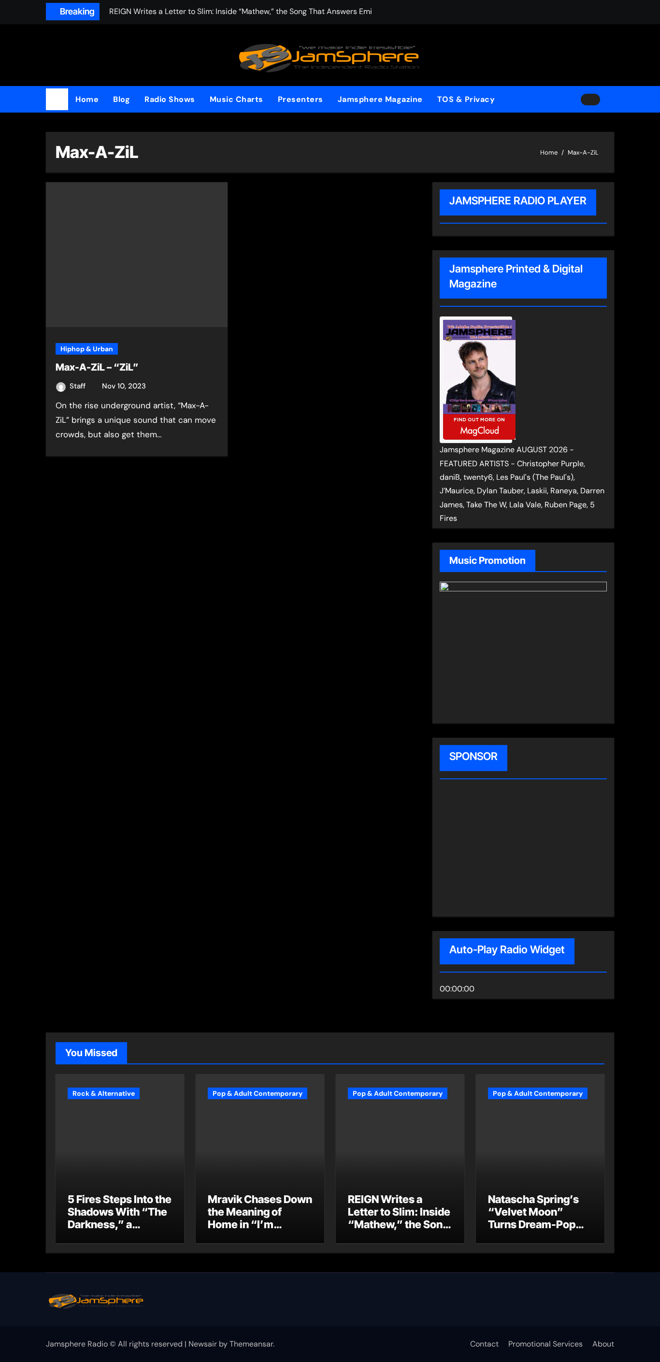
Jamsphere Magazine (380, 99)
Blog (121, 99)
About (603, 1344)
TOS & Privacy (466, 99)
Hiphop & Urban (86, 348)
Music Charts (236, 99)
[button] (610, 99)
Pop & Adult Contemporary (257, 1093)
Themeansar (251, 1344)
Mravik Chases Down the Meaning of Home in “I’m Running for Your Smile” (260, 1225)
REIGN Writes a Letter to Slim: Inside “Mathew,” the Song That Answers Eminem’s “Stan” (399, 1225)
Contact (484, 1344)
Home (87, 99)
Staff (78, 386)
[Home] (57, 99)
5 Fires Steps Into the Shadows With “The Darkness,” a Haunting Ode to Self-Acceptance (120, 1225)
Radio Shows (169, 99)
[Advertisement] (501, 849)
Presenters (300, 99)
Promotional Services (545, 1344)
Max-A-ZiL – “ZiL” (97, 367)
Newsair (202, 1344)
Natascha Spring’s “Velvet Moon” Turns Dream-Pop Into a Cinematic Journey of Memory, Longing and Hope (538, 1231)
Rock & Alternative (103, 1093)
